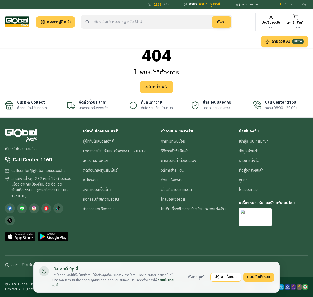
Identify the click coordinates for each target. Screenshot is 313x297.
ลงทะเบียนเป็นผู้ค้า (97, 190)
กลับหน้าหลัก (156, 87)
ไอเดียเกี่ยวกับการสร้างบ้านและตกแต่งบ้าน (193, 209)
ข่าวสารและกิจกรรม (98, 209)
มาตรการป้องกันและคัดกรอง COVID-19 (114, 151)
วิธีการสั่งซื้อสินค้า (174, 151)
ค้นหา (221, 22)
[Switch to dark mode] (304, 5)
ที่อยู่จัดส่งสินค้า (251, 170)
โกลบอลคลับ (248, 190)
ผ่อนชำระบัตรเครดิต (176, 190)
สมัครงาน (90, 180)
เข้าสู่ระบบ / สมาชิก (253, 141)
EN (290, 4)
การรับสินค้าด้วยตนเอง (178, 160)
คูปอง (243, 180)
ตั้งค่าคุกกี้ (196, 277)
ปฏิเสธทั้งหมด (226, 277)
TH (280, 4)
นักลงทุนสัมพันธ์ (95, 160)
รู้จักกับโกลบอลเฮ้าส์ (98, 141)
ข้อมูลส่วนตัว (249, 151)
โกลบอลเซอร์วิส (173, 199)
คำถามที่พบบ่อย (173, 141)
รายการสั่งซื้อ (249, 160)
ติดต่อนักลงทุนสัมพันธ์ (100, 170)
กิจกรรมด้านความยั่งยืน (101, 199)
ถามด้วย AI (286, 41)
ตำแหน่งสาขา (171, 180)
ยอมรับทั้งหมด (258, 277)
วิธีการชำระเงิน (172, 170)
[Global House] (17, 21)
